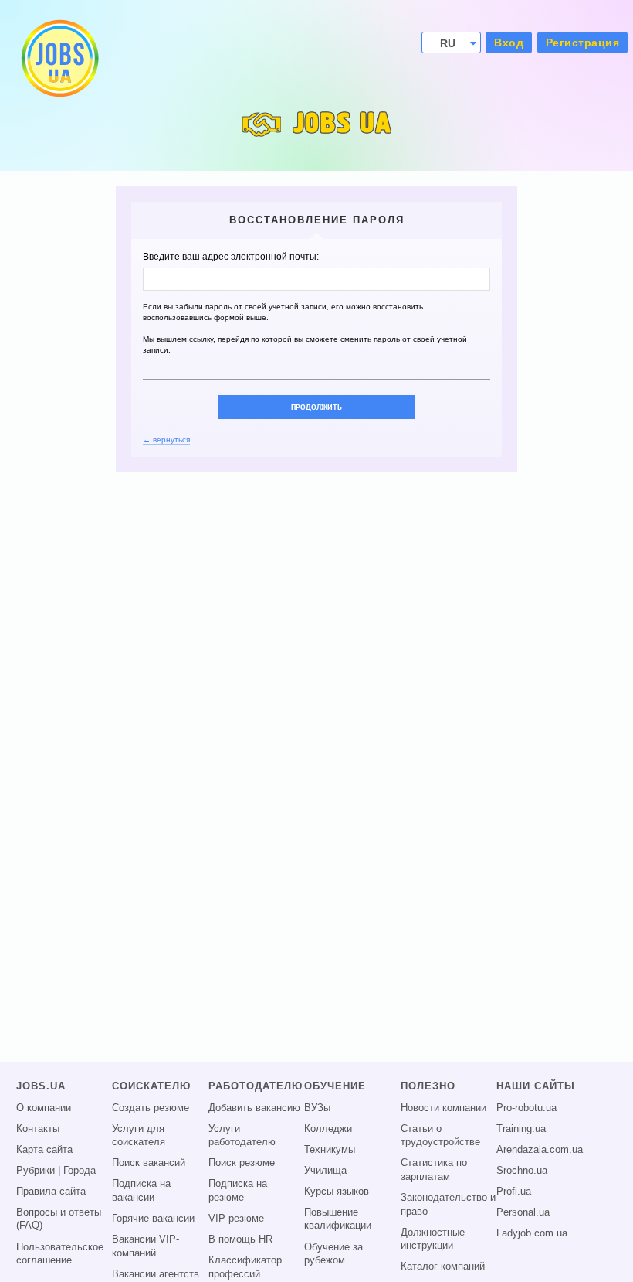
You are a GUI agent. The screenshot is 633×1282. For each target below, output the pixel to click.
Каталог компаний (443, 1266)
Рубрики (35, 1170)
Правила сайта (51, 1191)
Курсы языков (336, 1191)
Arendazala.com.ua (539, 1149)
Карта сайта (44, 1149)
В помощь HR (240, 1239)
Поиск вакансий (148, 1163)
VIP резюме (236, 1218)
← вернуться (166, 439)
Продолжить (316, 407)
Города (79, 1170)
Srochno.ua (521, 1170)
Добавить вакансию (254, 1108)
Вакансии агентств (155, 1274)
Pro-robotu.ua (526, 1108)
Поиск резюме (241, 1163)
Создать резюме (150, 1108)
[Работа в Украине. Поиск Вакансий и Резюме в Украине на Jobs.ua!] (58, 58)
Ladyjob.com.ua (531, 1233)
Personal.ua (523, 1212)
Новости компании (443, 1108)
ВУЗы (317, 1108)
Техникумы (329, 1149)
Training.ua (521, 1128)
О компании (43, 1108)
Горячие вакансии (153, 1218)
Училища (325, 1170)
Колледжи (328, 1128)
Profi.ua (513, 1191)
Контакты (37, 1128)
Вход (508, 42)
